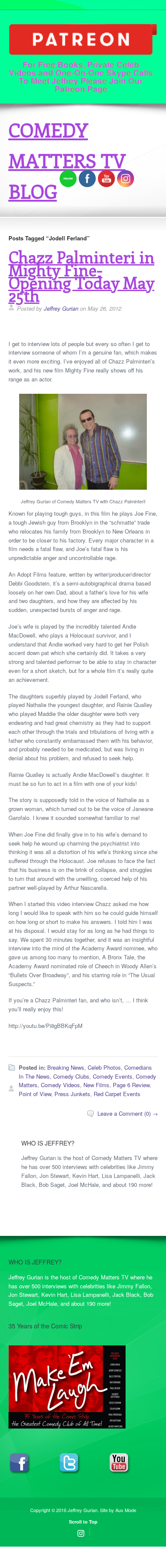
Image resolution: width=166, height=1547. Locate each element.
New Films (96, 1085)
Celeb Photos (104, 1067)
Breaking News (65, 1067)
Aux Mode (125, 1510)
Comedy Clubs (71, 1076)
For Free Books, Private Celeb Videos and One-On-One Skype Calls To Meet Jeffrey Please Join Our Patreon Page (81, 76)
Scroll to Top (83, 1521)
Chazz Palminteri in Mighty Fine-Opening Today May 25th (82, 276)
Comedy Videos (60, 1085)
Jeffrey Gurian (61, 308)
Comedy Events (112, 1076)
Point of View (35, 1094)
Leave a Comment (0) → (127, 1113)
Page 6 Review (131, 1085)
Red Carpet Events (117, 1094)
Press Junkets (72, 1094)
